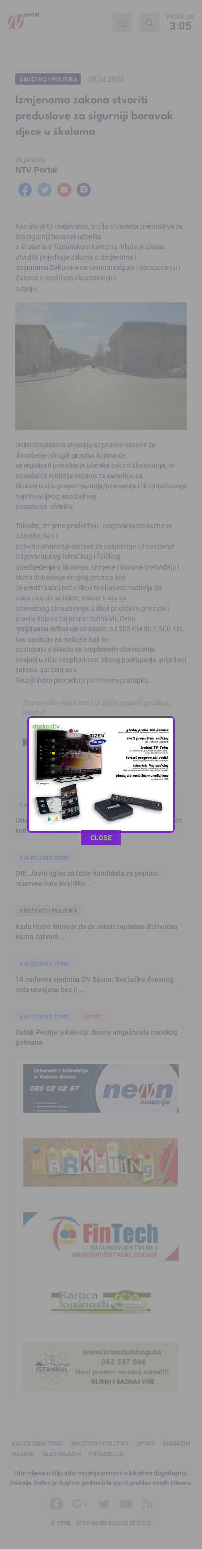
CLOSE (101, 837)
